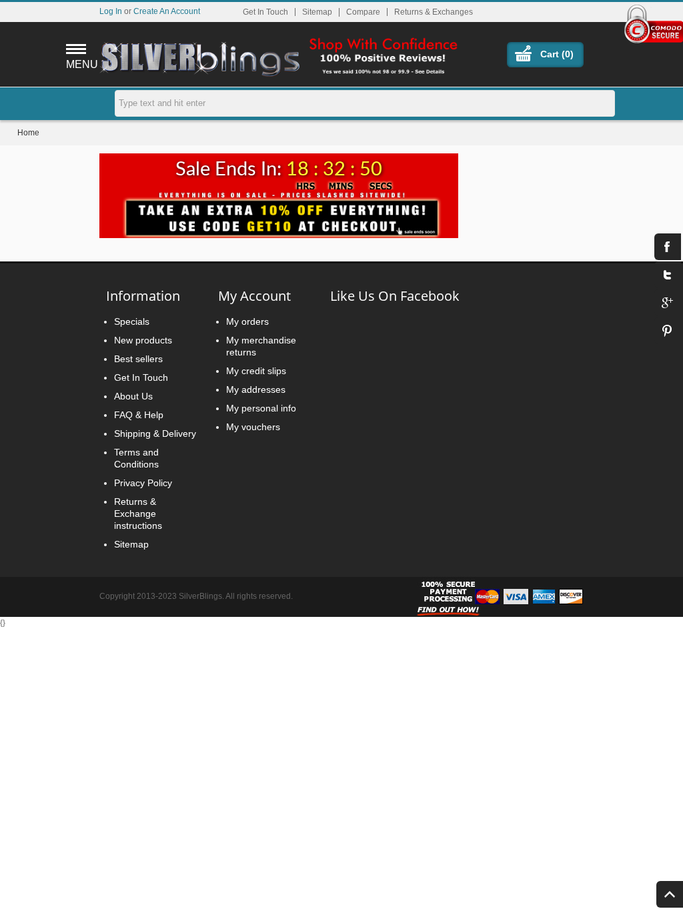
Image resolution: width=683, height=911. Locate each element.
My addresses (255, 389)
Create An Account (166, 11)
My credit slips (256, 370)
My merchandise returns (261, 346)
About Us (133, 396)
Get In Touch (265, 12)
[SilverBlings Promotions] (278, 213)
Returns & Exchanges (433, 12)
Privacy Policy (143, 483)
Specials (131, 321)
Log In (110, 11)
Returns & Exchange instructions (138, 513)
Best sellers (138, 358)
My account (254, 296)
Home (28, 132)
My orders (247, 321)
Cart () (557, 54)
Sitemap (317, 12)
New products (143, 340)
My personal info (261, 408)
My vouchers (253, 426)
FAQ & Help (138, 414)
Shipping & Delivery (155, 433)
